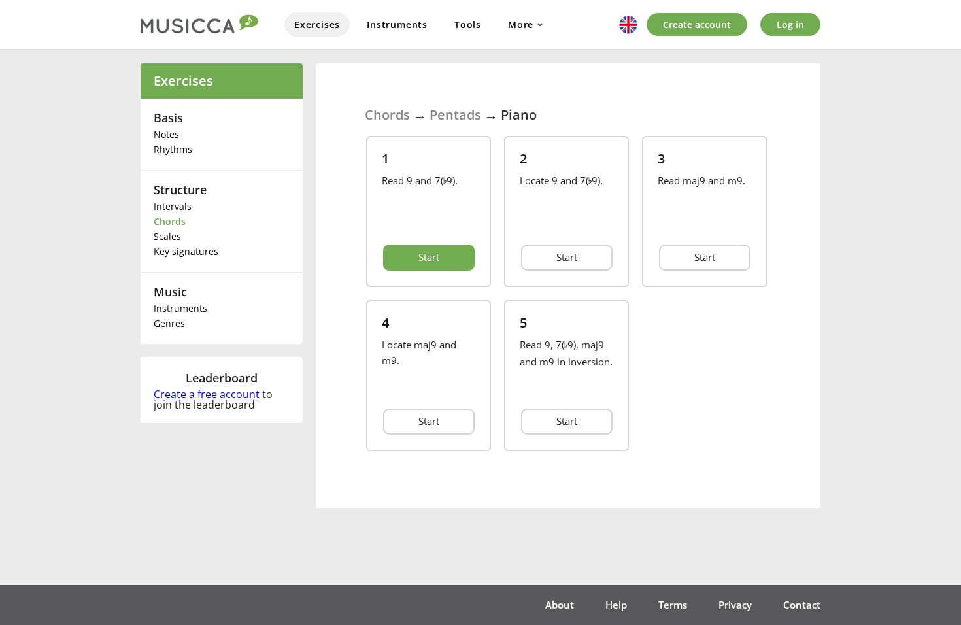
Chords (170, 221)
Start (428, 256)
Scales (167, 236)
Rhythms (173, 149)
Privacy (735, 604)
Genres (169, 323)
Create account (697, 24)
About (559, 604)
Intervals (173, 206)
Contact (801, 604)
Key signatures (186, 251)
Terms (672, 604)
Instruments (397, 24)
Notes (166, 134)
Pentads (455, 115)
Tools (467, 24)
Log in (790, 24)
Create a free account (207, 394)
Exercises (317, 24)
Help (616, 604)
